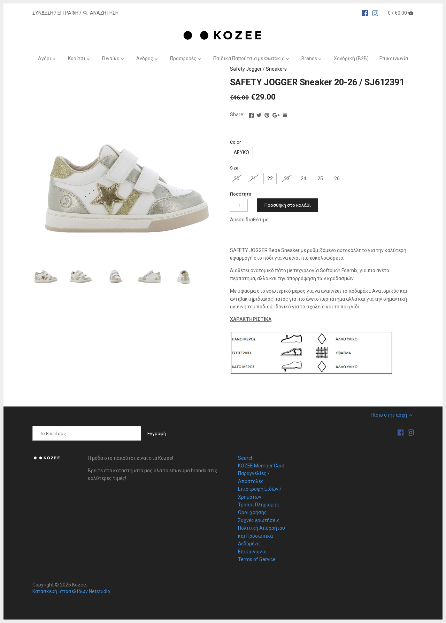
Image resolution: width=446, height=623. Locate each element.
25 (320, 178)
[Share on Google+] (276, 114)
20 (236, 178)
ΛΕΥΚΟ (241, 152)
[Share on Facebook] (251, 114)
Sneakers (276, 69)
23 (287, 178)
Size (234, 168)
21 (253, 178)
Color (235, 142)
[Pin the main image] (266, 114)
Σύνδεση (42, 13)
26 (337, 178)
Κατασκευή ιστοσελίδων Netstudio (71, 591)
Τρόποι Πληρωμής (258, 504)
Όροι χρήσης (252, 512)
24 (303, 178)
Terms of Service (257, 559)
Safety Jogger (246, 69)
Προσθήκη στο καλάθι (287, 205)
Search (246, 458)
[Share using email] (285, 114)
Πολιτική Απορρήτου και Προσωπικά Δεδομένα (261, 535)
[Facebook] (365, 12)
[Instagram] (375, 12)
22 (270, 178)
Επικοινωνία (252, 551)
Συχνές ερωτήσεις (259, 520)
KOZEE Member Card (261, 465)
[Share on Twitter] (258, 114)
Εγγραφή (67, 13)
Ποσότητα (240, 194)
